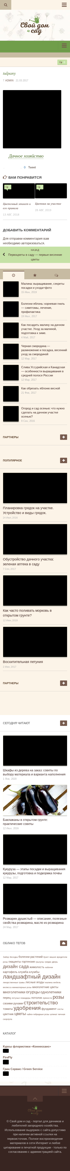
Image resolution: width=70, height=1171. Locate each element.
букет (46, 957)
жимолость (37, 967)
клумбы (34, 972)
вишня (53, 957)
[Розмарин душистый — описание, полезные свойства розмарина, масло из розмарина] (35, 899)
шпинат (53, 1014)
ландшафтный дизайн (31, 976)
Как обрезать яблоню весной (40, 388)
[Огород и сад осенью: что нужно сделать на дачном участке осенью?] (10, 414)
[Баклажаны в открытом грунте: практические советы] (35, 800)
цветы (20, 1013)
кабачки (49, 967)
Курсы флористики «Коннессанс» (27, 1046)
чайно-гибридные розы (38, 1014)
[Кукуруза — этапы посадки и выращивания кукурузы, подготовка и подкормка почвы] (35, 849)
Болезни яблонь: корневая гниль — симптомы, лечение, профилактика (43, 307)
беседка (14, 957)
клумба (23, 972)
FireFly (7, 1057)
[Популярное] (35, 275)
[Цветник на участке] (51, 190)
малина (48, 982)
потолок (36, 997)
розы (58, 997)
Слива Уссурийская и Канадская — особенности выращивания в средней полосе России (43, 371)
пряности (47, 998)
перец (7, 997)
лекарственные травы (14, 982)
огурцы (33, 992)
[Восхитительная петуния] (35, 642)
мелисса (7, 987)
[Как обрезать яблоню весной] (10, 394)
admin (9, 80)
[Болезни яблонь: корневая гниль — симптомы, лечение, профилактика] (10, 309)
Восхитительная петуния (23, 662)
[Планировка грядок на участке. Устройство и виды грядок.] (35, 488)
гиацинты (15, 961)
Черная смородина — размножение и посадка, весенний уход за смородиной (44, 350)
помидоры (25, 998)
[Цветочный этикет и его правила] (19, 190)
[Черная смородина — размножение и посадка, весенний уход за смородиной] (10, 351)
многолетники (14, 992)
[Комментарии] (56, 275)
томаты (8, 1008)
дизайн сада (16, 966)
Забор (6, 957)
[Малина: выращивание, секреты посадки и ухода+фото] (10, 289)
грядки (48, 962)
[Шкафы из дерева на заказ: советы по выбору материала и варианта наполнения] (35, 750)
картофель (10, 972)
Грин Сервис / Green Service (23, 1069)
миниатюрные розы (22, 987)
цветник (8, 1014)
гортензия (28, 961)
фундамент (49, 1008)
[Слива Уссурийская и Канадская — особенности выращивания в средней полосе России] (10, 373)
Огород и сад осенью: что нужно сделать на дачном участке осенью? (43, 412)
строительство (41, 1003)
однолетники (50, 992)
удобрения (27, 1008)
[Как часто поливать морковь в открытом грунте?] (35, 590)
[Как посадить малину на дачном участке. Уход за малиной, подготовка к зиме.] (10, 330)
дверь (55, 962)
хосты (60, 1009)
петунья (16, 998)
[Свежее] (13, 275)
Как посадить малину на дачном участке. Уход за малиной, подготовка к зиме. (42, 329)
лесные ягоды (34, 982)
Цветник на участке (48, 203)
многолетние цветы (45, 987)
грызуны (40, 962)
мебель (57, 982)
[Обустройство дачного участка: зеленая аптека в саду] (35, 539)
